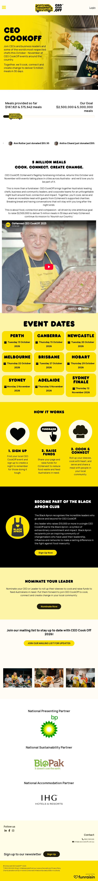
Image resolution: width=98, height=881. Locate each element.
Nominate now (49, 606)
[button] (17, 341)
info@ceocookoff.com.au (84, 842)
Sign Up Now (46, 552)
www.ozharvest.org (44, 868)
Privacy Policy (56, 868)
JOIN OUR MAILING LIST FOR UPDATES (49, 643)
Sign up (51, 854)
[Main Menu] (4, 8)
